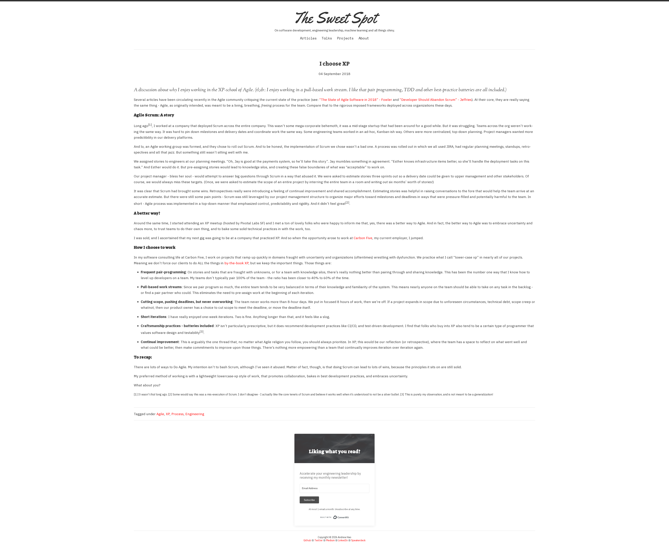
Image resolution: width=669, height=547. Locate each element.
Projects (345, 38)
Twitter (318, 540)
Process (177, 414)
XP (168, 414)
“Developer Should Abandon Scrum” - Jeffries (436, 99)
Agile (160, 414)
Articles (308, 38)
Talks (327, 38)
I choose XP (335, 63)
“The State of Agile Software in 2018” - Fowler (355, 99)
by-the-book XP (236, 263)
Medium (330, 540)
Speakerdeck (358, 540)
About (364, 38)
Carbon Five (363, 238)
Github (307, 540)
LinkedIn (343, 540)
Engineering (194, 414)
